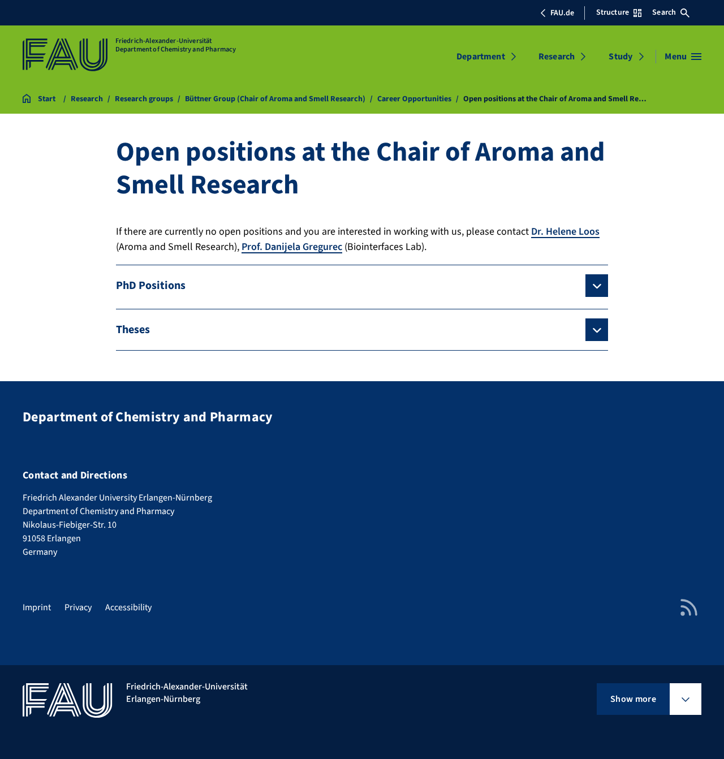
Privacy (78, 607)
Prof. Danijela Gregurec (292, 247)
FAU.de (562, 13)
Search (664, 12)
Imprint (37, 607)
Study (620, 56)
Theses (133, 330)
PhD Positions (151, 286)
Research (556, 56)
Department (480, 56)
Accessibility (128, 607)
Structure (612, 12)
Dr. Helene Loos (565, 232)
